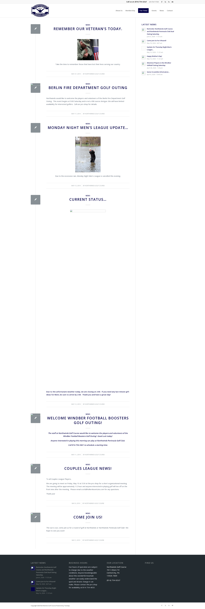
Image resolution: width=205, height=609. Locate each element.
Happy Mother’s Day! (154, 56)
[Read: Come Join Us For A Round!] (144, 42)
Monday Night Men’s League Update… (88, 127)
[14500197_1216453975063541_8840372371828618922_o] (35, 517)
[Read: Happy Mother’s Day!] (144, 57)
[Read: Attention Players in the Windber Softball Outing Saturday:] (144, 64)
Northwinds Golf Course (95, 74)
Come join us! (87, 517)
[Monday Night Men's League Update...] (35, 128)
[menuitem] (153, 1)
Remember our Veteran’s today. (88, 28)
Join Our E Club (154, 2)
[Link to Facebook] (161, 2)
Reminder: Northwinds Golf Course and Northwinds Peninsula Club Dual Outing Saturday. (160, 31)
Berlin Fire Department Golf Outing (88, 87)
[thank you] (35, 418)
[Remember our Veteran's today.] (35, 29)
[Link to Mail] (172, 2)
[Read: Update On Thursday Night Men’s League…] (144, 48)
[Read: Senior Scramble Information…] (144, 73)
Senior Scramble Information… (158, 72)
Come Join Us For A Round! (156, 40)
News (88, 25)
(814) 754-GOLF (141, 2)
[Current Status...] (35, 200)
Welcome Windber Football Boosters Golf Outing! (88, 420)
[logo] (40, 10)
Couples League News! (88, 468)
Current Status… (88, 199)
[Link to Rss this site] (169, 2)
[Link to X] (165, 2)
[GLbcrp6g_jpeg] (35, 88)
